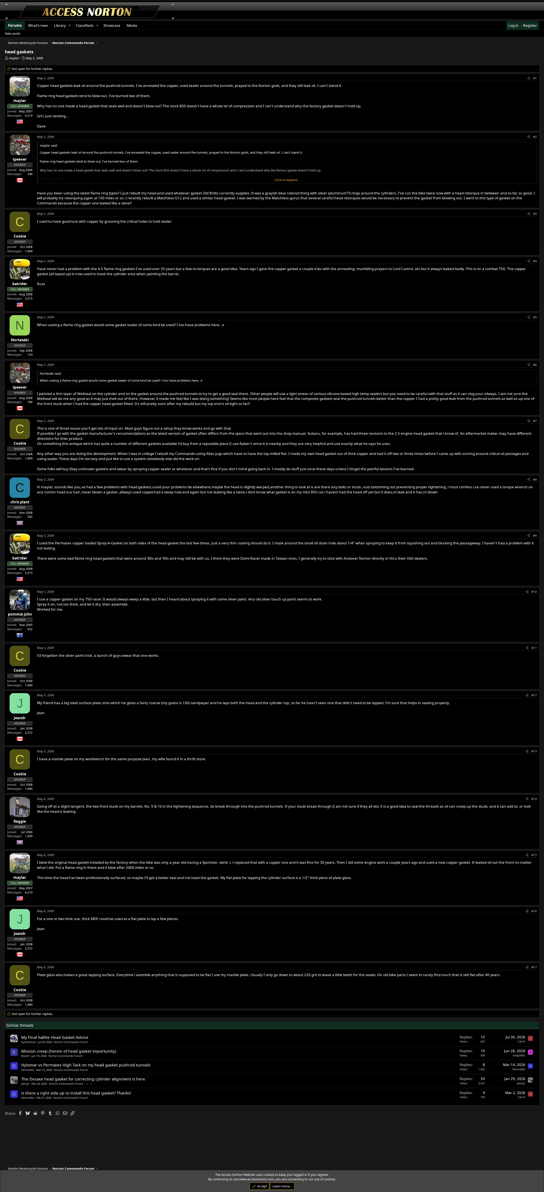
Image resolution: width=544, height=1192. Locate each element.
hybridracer (28, 1042)
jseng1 (25, 1084)
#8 (535, 479)
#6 (535, 365)
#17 (534, 967)
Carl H (521, 1041)
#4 (535, 261)
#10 (534, 592)
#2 (535, 137)
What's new (38, 25)
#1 (535, 78)
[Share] (529, 78)
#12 (534, 695)
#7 (535, 421)
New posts (12, 33)
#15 (534, 855)
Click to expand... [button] (287, 180)
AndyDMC (519, 1055)
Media (132, 25)
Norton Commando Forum (71, 1042)
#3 (535, 214)
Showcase (111, 25)
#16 (534, 911)
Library (60, 25)
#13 (534, 751)
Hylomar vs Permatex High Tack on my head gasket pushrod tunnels (85, 1064)
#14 (534, 799)
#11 (534, 648)
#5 (535, 317)
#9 (535, 536)
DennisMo (27, 1070)
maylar (14, 58)
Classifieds (85, 25)
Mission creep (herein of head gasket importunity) (68, 1051)
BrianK (25, 1056)
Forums (15, 25)
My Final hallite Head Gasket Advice (54, 1037)
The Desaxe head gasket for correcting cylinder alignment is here (83, 1079)
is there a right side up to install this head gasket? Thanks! (76, 1093)
